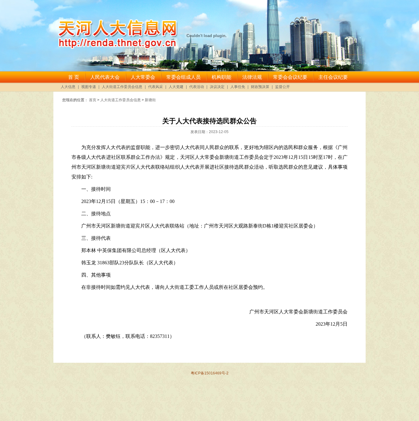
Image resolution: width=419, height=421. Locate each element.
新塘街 (150, 100)
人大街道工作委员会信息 (120, 100)
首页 (92, 100)
